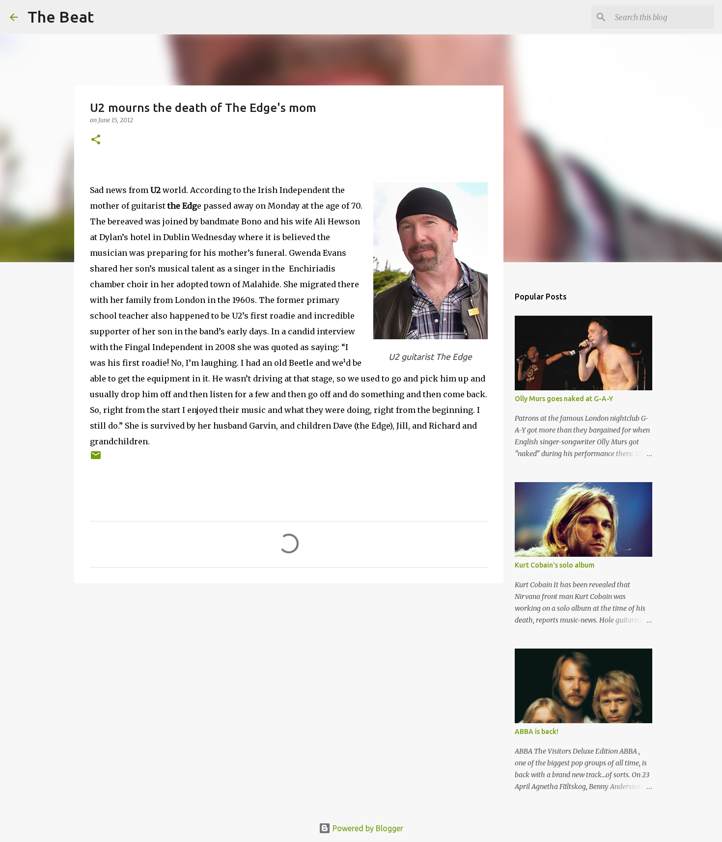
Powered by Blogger (367, 828)
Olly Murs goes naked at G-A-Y (564, 399)
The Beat (61, 17)
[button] (96, 140)
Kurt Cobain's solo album (554, 565)
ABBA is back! (536, 731)
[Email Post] (96, 459)
